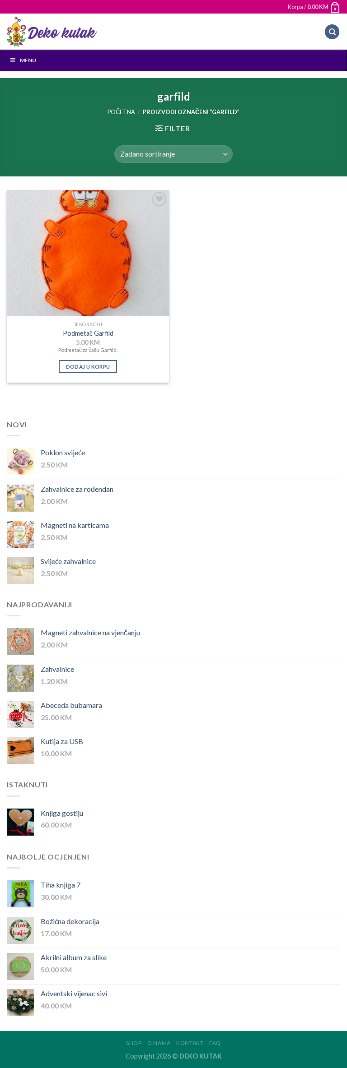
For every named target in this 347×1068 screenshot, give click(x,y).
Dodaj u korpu (88, 367)
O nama (159, 1043)
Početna (121, 112)
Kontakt (189, 1043)
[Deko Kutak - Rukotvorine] (52, 32)
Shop (133, 1043)
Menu (28, 60)
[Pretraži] (332, 31)
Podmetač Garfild (88, 333)
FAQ (215, 1043)
